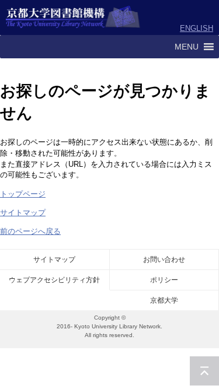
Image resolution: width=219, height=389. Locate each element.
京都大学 (164, 300)
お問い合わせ (164, 259)
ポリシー (164, 280)
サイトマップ (23, 212)
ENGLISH (196, 28)
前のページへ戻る (30, 231)
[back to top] (204, 371)
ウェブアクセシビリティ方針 (54, 280)
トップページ (23, 194)
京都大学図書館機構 (73, 17)
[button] (187, 46)
